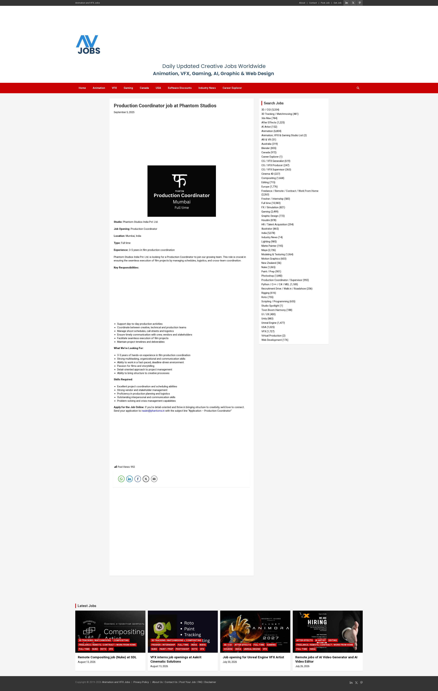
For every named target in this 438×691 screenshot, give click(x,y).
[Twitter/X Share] (146, 479)
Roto (264, 297)
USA (158, 87)
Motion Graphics (270, 258)
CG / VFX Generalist (272, 161)
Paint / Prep (268, 271)
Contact (313, 3)
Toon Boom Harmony (273, 310)
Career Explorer (232, 87)
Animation (99, 87)
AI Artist (266, 126)
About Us (157, 682)
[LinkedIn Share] (129, 479)
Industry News (207, 87)
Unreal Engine (268, 322)
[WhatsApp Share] (121, 479)
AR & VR (266, 139)
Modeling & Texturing (273, 254)
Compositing (268, 178)
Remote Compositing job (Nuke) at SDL (107, 657)
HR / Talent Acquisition (274, 224)
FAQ (200, 682)
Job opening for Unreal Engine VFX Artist (253, 657)
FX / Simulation (270, 207)
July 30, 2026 (230, 662)
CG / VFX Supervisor (273, 169)
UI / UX (265, 314)
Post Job (325, 3)
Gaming (128, 87)
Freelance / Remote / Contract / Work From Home (289, 190)
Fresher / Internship (272, 198)
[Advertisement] (213, 37)
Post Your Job (187, 682)
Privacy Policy (141, 682)
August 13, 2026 (86, 662)
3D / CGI (266, 109)
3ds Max (266, 118)
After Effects (268, 122)
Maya (264, 250)
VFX (114, 87)
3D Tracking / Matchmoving (276, 113)
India (264, 233)
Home (82, 87)
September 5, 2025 (124, 112)
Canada (144, 87)
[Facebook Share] (137, 479)
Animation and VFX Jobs (116, 682)
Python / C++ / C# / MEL (275, 284)
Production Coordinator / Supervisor (281, 280)
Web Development (271, 339)
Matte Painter (268, 245)
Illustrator (266, 228)
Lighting (265, 241)
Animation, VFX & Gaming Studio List (282, 135)
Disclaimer (210, 682)
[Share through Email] (154, 479)
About (302, 3)
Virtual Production (271, 335)
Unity (264, 318)
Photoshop (267, 275)
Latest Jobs (87, 606)
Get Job (338, 3)
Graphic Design (269, 215)
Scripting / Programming (275, 301)
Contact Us (171, 682)
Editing (265, 182)
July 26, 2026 (302, 666)
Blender (265, 148)
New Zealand (268, 262)
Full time (266, 203)
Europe (265, 186)
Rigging (265, 292)
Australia (266, 143)
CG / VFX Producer (272, 165)
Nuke (264, 267)
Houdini (265, 220)
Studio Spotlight (270, 305)
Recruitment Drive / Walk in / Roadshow (283, 288)
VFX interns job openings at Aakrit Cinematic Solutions (175, 659)
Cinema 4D (267, 173)
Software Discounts (180, 87)
